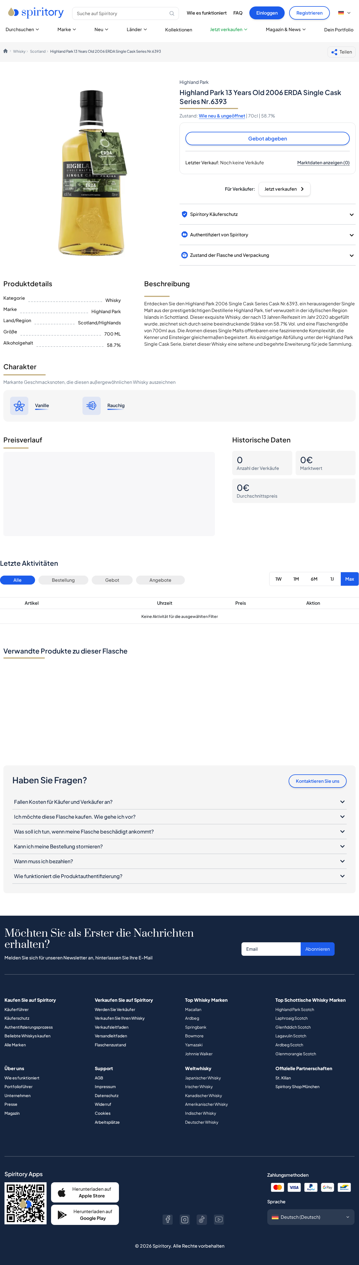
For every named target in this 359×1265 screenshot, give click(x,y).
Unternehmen (17, 1095)
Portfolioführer (18, 1086)
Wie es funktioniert (207, 13)
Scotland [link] (38, 51)
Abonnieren (317, 949)
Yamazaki (193, 1044)
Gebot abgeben (267, 138)
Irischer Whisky (199, 1086)
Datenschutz (106, 1095)
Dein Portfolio (338, 30)
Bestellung (63, 580)
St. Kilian (283, 1077)
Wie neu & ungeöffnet (222, 116)
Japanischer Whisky (203, 1077)
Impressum (105, 1086)
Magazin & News (283, 29)
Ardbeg (192, 1018)
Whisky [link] (19, 51)
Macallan (193, 1009)
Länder (134, 29)
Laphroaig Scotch (291, 1018)
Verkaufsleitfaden (111, 1026)
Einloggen (267, 13)
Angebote (160, 580)
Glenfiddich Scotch (293, 1026)
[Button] (167, 1220)
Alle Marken (15, 1044)
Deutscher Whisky (201, 1122)
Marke (64, 29)
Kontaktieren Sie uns (317, 781)
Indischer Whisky (200, 1113)
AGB (99, 1077)
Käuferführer (16, 1009)
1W (278, 579)
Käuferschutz (16, 1018)
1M (296, 579)
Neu (99, 29)
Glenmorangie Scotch (295, 1053)
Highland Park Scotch (294, 1009)
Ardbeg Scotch (289, 1044)
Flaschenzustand (110, 1044)
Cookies (103, 1113)
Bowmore (194, 1035)
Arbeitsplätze (107, 1122)
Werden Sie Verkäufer (115, 1009)
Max (349, 579)
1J (332, 579)
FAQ (238, 13)
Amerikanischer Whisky (206, 1104)
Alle (17, 580)
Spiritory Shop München (297, 1086)
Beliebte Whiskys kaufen (27, 1035)
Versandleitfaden (111, 1035)
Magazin (12, 1113)
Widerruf (103, 1104)
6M (314, 579)
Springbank (195, 1026)
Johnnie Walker (199, 1053)
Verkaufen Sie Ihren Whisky (120, 1018)
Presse (10, 1104)
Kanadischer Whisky (203, 1095)
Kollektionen (178, 30)
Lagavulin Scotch (290, 1035)
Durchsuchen (20, 29)
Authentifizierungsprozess (28, 1026)
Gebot (112, 580)
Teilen (346, 52)
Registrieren (309, 13)
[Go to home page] (36, 13)
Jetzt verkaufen (226, 29)
